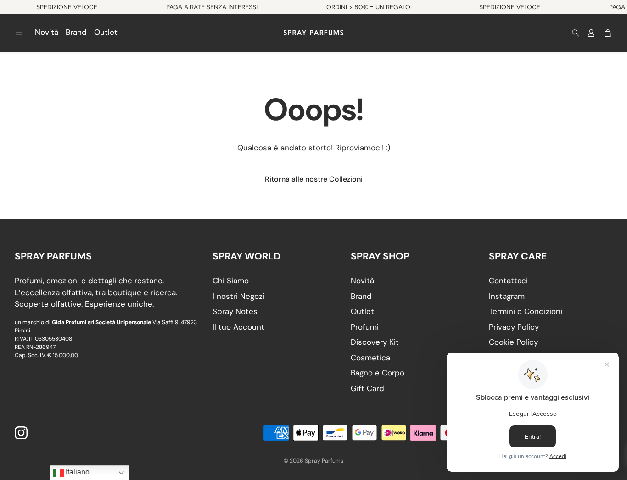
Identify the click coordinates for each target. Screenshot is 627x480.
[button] (19, 33)
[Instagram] (21, 432)
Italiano (77, 472)
